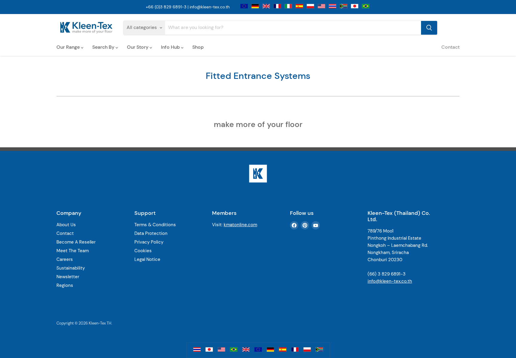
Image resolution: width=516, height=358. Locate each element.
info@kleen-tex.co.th (210, 7)
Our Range (68, 47)
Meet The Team (72, 251)
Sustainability (70, 268)
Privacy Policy (148, 242)
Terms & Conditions (155, 225)
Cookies (143, 251)
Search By (104, 47)
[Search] (429, 28)
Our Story (138, 47)
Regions (64, 285)
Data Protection (151, 233)
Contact (450, 47)
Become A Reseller (76, 242)
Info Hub (171, 47)
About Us (66, 225)
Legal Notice (147, 259)
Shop (198, 47)
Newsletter (67, 277)
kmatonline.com (240, 225)
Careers (64, 259)
